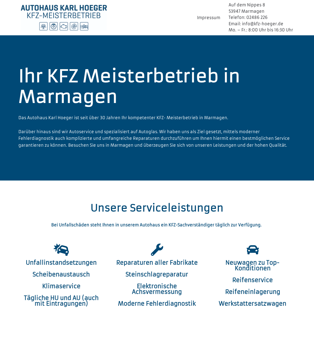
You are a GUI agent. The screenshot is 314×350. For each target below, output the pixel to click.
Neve (26, 343)
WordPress (79, 343)
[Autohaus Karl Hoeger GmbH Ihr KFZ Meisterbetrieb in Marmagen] (64, 17)
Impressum (208, 17)
